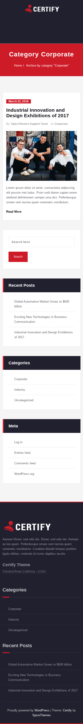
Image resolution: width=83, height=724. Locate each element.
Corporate (61, 123)
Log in (18, 442)
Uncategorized (23, 400)
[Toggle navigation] (41, 33)
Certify (67, 710)
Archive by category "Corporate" (47, 65)
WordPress (42, 710)
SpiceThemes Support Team (29, 123)
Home (18, 65)
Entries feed (22, 452)
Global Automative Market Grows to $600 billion (40, 664)
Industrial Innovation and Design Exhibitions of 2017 (37, 112)
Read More (13, 211)
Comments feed (25, 463)
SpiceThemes (41, 715)
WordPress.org (24, 474)
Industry (19, 389)
